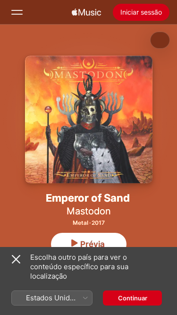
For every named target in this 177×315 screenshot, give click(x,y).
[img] (86, 12)
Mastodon (89, 211)
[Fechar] (16, 259)
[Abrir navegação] (17, 12)
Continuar (132, 298)
